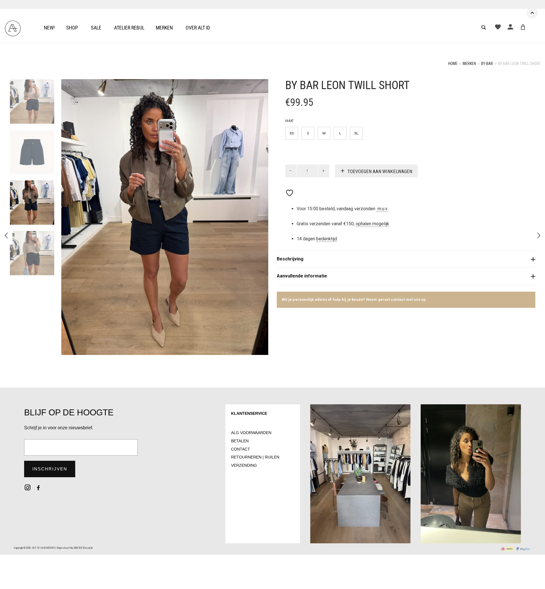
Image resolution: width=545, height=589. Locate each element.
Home (453, 63)
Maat (289, 121)
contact (398, 299)
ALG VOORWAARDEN (251, 432)
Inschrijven (49, 468)
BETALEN (240, 441)
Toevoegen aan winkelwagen (379, 171)
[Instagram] (27, 487)
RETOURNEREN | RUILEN (255, 457)
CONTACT (240, 449)
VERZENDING (244, 465)
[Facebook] (38, 487)
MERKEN (469, 63)
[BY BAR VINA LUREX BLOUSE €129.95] (539, 235)
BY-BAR (487, 63)
